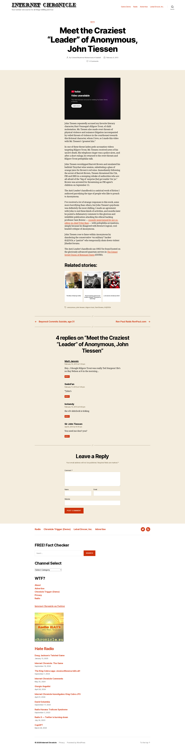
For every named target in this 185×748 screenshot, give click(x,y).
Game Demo (126, 7)
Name (67, 489)
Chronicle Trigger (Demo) (57, 529)
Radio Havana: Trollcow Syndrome (51, 709)
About (38, 585)
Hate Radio (44, 648)
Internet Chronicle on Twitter (50, 606)
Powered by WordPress (76, 743)
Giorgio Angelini (42, 686)
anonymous (71, 307)
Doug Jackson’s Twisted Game (50, 655)
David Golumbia (42, 702)
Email (95, 489)
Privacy (38, 595)
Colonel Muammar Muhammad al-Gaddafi (86, 58)
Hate (92, 22)
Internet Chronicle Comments (49, 678)
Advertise (144, 7)
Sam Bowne (99, 307)
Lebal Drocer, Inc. (157, 7)
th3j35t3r (107, 307)
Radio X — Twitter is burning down (51, 717)
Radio (135, 7)
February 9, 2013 (112, 58)
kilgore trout (89, 307)
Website (67, 499)
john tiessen (80, 307)
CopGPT (39, 725)
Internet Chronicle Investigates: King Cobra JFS (57, 694)
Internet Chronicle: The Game (49, 663)
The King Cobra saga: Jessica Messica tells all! (57, 671)
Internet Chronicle (48, 743)
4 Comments (93, 61)
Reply (67, 376)
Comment (69, 470)
